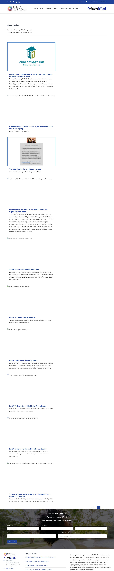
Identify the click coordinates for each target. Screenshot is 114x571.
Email (77, 525)
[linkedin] (19, 2)
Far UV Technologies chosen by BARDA (31, 343)
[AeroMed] (10, 557)
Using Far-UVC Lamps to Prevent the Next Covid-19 (41, 557)
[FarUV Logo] (10, 553)
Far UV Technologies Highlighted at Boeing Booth (31, 388)
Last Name (44, 525)
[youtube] (13, 2)
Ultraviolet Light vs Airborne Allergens (37, 561)
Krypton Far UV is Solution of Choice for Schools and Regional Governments (31, 192)
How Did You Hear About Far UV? (67, 533)
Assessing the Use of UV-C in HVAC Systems (39, 569)
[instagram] (16, 2)
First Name (10, 525)
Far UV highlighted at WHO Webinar (31, 300)
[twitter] (10, 2)
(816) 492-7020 (9, 568)
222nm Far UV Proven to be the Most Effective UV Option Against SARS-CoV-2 (31, 476)
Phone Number (11, 533)
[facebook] (8, 2)
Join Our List (12, 542)
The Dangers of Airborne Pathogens (36, 565)
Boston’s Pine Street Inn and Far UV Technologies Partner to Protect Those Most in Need (31, 56)
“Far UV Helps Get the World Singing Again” (31, 151)
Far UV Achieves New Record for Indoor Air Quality (31, 431)
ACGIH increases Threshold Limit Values (31, 252)
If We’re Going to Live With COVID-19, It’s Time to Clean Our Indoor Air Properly (31, 109)
